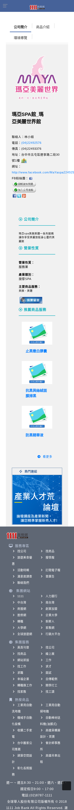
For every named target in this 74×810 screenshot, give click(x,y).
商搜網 (21, 608)
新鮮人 (50, 621)
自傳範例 (51, 679)
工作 (49, 660)
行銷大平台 (53, 634)
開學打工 (51, 685)
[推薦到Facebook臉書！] (14, 195)
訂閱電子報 (53, 570)
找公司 (21, 551)
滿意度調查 (24, 576)
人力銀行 (51, 596)
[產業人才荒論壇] (37, 499)
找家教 (21, 691)
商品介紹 (43, 27)
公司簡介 (20, 27)
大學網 (21, 627)
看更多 (47, 456)
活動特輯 (23, 570)
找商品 (50, 551)
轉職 (20, 621)
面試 (49, 672)
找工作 (21, 666)
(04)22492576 (31, 142)
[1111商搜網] (37, 7)
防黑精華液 (34, 435)
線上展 (50, 653)
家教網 (50, 627)
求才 (49, 666)
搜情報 (50, 557)
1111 (20, 596)
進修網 (21, 615)
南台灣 (50, 602)
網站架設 (23, 660)
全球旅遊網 (24, 634)
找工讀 (50, 691)
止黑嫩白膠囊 (36, 351)
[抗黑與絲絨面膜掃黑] (37, 372)
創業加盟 (51, 608)
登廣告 (50, 576)
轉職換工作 (24, 685)
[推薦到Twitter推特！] (19, 195)
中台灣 (21, 602)
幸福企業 (23, 679)
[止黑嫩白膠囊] (37, 333)
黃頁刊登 (23, 647)
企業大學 (51, 615)
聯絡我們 (23, 582)
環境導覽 (20, 38)
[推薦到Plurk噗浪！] (24, 195)
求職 (20, 672)
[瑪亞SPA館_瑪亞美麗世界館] (31, 178)
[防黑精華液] (37, 417)
